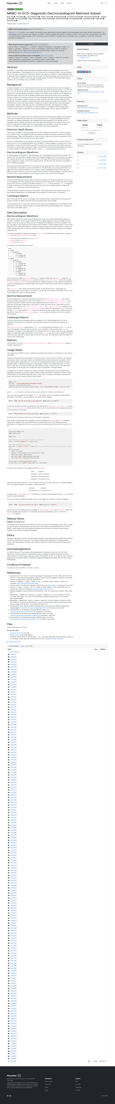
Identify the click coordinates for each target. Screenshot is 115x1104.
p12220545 (13, 669)
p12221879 (13, 734)
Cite (36, 44)
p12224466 (13, 827)
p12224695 (13, 847)
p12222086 (13, 747)
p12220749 (13, 679)
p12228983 (13, 1003)
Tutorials (78, 1090)
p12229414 (13, 1026)
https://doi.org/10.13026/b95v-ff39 (87, 113)
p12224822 (13, 855)
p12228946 (13, 1001)
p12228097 (13, 973)
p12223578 (13, 797)
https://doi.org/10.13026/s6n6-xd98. (27, 583)
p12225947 (13, 895)
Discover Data (48, 1081)
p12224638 (13, 840)
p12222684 (13, 767)
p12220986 (13, 687)
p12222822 (13, 770)
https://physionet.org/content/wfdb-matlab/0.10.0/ (25, 615)
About (56, 3)
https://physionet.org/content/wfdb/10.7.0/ (22, 611)
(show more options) (47, 55)
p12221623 (13, 717)
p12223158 (13, 785)
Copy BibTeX (43, 44)
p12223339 (13, 790)
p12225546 (13, 875)
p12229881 (13, 1048)
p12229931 (13, 1051)
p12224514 (13, 835)
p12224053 (13, 815)
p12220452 (13, 662)
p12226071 (13, 900)
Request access (14, 635)
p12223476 (13, 795)
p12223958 (13, 802)
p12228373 (13, 986)
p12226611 (13, 923)
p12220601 (13, 677)
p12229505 (13, 1031)
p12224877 (13, 858)
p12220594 (13, 672)
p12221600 (13, 714)
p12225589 (13, 885)
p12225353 (13, 868)
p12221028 (13, 689)
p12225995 (13, 898)
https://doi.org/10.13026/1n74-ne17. (43, 589)
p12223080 (13, 780)
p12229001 (13, 1006)
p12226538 (13, 918)
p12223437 (13, 792)
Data (77, 1081)
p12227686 (13, 948)
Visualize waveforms (14, 642)
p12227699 (13, 955)
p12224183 (13, 820)
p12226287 (13, 910)
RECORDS (13, 1061)
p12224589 (13, 837)
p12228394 (13, 988)
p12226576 (13, 920)
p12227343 (13, 940)
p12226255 (13, 905)
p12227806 (13, 963)
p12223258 (13, 787)
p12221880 (13, 737)
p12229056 (13, 1016)
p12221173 (13, 692)
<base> (22, 646)
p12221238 (13, 694)
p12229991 (13, 1056)
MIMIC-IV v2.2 (84, 57)
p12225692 (13, 893)
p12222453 (13, 762)
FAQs (62, 3)
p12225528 (13, 870)
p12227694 (13, 953)
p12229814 (13, 1043)
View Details (92, 133)
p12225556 (13, 880)
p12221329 (13, 699)
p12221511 (13, 707)
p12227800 (13, 960)
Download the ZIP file (16, 633)
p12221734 (13, 732)
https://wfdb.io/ (53, 585)
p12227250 (13, 938)
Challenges (78, 1087)
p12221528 (13, 709)
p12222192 (13, 752)
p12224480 (13, 830)
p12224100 (13, 817)
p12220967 (13, 684)
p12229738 (13, 1041)
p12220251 (13, 654)
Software (78, 1084)
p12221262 (13, 697)
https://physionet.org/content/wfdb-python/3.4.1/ (24, 619)
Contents (91, 44)
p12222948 (13, 775)
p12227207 (13, 935)
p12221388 (13, 702)
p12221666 (13, 724)
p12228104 (13, 976)
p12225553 (13, 878)
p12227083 (13, 933)
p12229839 (13, 1046)
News (46, 1090)
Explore (69, 3)
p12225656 (13, 890)
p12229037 (13, 1013)
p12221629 (13, 719)
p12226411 (13, 915)
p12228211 (13, 983)
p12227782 (13, 958)
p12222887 (13, 772)
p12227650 (13, 945)
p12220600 (13, 674)
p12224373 (13, 825)
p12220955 (13, 682)
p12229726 (13, 1038)
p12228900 (13, 993)
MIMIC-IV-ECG (15, 32)
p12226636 (13, 928)
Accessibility (104, 1095)
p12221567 (13, 712)
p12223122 (13, 782)
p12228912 (13, 996)
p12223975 (13, 805)
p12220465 (13, 664)
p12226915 (13, 930)
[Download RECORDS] (89, 1061)
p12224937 (13, 860)
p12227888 (13, 968)
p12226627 (13, 925)
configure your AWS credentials (54, 639)
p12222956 (13, 777)
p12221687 (13, 729)
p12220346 (13, 659)
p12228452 (13, 991)
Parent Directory (15, 652)
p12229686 (13, 1036)
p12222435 (13, 760)
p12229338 (13, 1023)
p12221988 (13, 745)
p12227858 (13, 966)
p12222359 (13, 757)
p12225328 (13, 863)
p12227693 (13, 950)
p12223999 (13, 807)
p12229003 (13, 1008)
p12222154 (13, 750)
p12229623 (13, 1033)
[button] (78, 72)
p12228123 (13, 981)
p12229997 (13, 1058)
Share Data (48, 1084)
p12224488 (13, 832)
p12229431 (13, 1028)
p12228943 (13, 998)
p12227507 (13, 943)
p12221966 (13, 739)
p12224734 (13, 850)
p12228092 (13, 971)
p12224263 (13, 822)
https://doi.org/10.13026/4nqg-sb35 (30, 52)
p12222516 (13, 765)
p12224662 (13, 842)
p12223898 (13, 800)
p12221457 (13, 704)
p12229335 (13, 1021)
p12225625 (13, 888)
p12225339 (13, 865)
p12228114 (13, 978)
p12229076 (13, 1018)
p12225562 (13, 883)
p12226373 (13, 913)
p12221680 (13, 727)
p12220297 (13, 657)
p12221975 (13, 742)
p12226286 (13, 908)
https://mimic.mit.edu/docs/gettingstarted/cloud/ (34, 608)
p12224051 (13, 812)
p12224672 (13, 845)
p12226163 (13, 903)
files (27, 646)
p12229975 (13, 1053)
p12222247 (13, 755)
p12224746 (13, 853)
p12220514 (13, 667)
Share (49, 3)
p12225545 (13, 873)
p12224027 (13, 810)
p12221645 (13, 722)
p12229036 (13, 1011)
